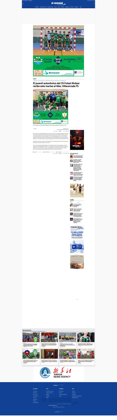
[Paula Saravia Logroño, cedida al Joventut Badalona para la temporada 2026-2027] (85, 337)
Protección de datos (66, 405)
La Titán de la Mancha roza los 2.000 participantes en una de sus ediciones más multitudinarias (67, 345)
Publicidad (74, 394)
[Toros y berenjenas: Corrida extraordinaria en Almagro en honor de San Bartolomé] (71, 156)
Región (47, 397)
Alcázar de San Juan (49, 391)
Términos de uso (75, 397)
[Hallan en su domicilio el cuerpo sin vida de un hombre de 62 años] (71, 209)
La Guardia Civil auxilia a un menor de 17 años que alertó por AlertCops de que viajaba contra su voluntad (78, 174)
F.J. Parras (34, 128)
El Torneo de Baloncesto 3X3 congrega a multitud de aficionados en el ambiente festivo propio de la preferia (30, 345)
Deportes (34, 78)
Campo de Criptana (49, 392)
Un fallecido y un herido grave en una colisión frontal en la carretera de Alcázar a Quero (77, 161)
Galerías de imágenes (63, 394)
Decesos (60, 392)
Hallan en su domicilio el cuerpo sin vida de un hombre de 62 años (77, 210)
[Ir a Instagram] (93, 0)
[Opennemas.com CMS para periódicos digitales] (58, 411)
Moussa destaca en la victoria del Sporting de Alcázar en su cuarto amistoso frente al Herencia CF (48, 345)
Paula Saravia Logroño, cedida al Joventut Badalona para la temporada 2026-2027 (85, 344)
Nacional (34, 397)
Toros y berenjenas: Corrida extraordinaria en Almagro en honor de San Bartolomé (78, 156)
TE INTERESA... (35, 391)
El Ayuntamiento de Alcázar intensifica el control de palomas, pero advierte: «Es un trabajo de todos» (78, 215)
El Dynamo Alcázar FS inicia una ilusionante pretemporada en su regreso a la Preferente (49, 361)
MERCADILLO (35, 392)
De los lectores (24, 0)
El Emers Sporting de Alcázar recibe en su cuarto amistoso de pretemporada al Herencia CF (30, 361)
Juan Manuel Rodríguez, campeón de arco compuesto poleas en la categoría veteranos (67, 361)
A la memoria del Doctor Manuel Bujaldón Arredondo (77, 205)
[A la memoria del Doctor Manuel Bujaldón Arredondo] (71, 205)
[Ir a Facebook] (91, 0)
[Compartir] (58, 131)
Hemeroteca (30, 0)
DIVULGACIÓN (35, 394)
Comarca (47, 394)
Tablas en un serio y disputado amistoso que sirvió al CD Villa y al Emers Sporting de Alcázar (86, 361)
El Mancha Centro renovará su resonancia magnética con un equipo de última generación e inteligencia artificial (78, 178)
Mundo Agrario (35, 402)
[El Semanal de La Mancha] (58, 3)
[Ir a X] (92, 0)
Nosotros (74, 392)
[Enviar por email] (54, 131)
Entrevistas (61, 391)
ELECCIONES (35, 399)
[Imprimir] (56, 131)
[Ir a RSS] (94, 0)
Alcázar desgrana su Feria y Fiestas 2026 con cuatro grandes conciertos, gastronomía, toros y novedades (78, 220)
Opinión (73, 391)
